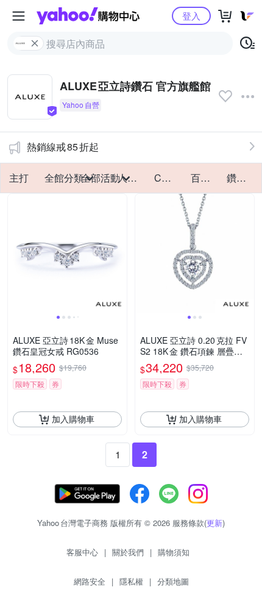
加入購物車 (73, 419)
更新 (214, 522)
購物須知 (173, 552)
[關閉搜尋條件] (34, 43)
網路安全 (89, 581)
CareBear (168, 178)
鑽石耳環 (241, 178)
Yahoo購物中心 (88, 15)
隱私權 (131, 581)
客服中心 (82, 552)
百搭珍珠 (205, 178)
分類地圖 (173, 581)
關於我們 (128, 552)
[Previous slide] (16, 253)
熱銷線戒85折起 (63, 147)
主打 (19, 178)
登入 (191, 15)
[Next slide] (119, 253)
